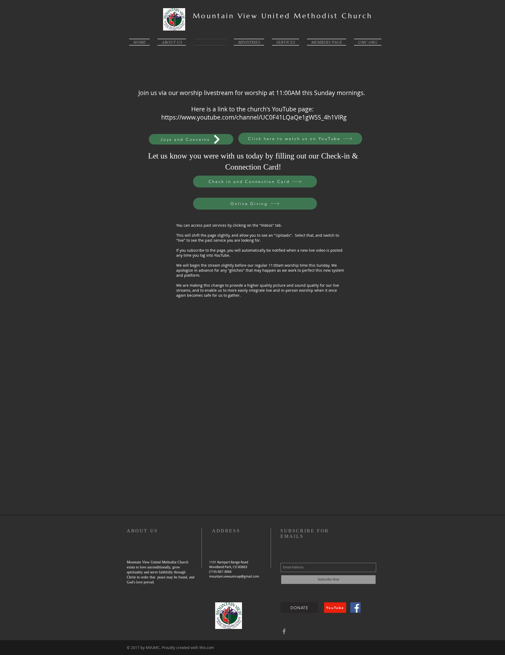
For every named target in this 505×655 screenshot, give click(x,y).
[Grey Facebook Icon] (284, 631)
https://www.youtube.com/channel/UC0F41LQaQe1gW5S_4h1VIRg (254, 117)
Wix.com (206, 647)
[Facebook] (355, 607)
